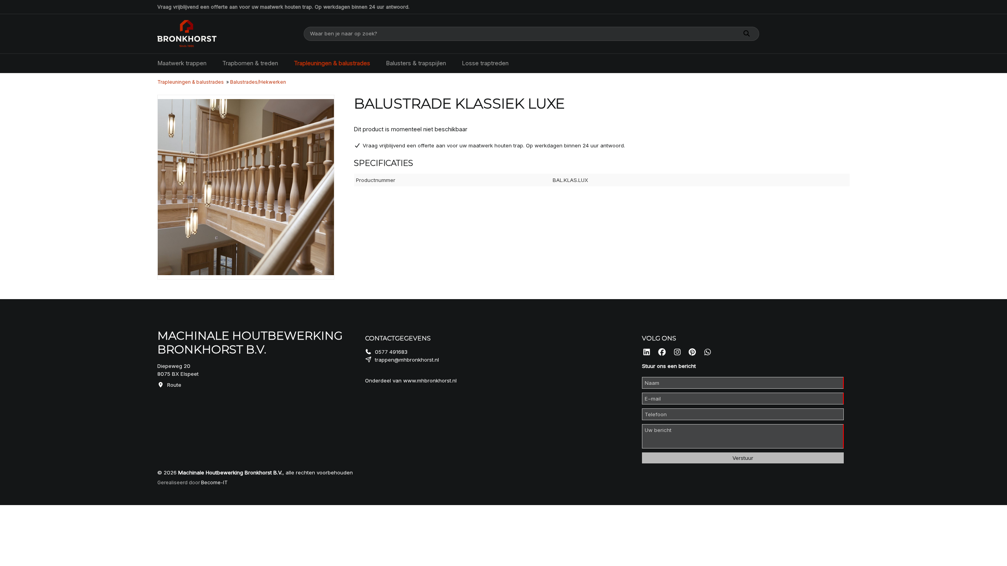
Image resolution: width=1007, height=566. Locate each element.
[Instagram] (677, 352)
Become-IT (214, 482)
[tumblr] (707, 352)
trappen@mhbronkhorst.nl (407, 360)
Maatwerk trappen (182, 63)
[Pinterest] (692, 352)
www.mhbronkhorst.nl (430, 380)
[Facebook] (662, 352)
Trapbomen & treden (250, 63)
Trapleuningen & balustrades (332, 63)
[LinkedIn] (646, 352)
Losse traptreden (485, 63)
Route (174, 385)
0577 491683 (391, 352)
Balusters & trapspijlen (416, 63)
